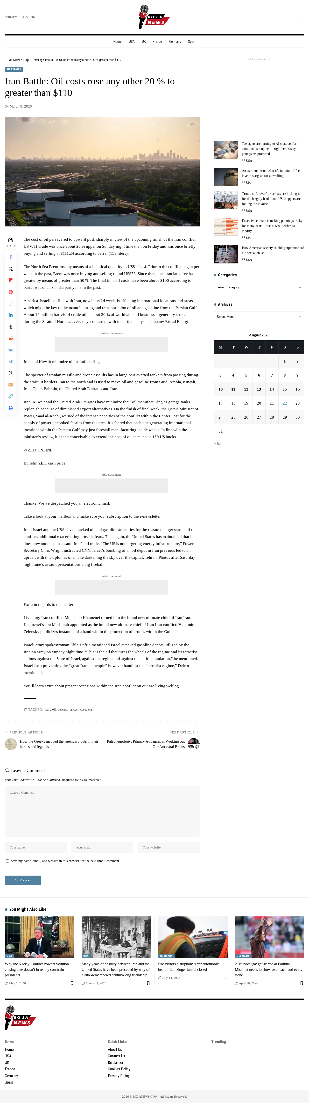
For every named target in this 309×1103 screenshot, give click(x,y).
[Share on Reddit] (10, 338)
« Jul (217, 443)
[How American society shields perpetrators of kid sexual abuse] (226, 254)
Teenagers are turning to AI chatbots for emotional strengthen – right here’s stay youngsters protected (269, 149)
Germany (14, 69)
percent (63, 709)
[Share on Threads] (10, 373)
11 (233, 389)
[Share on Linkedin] (10, 315)
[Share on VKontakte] (10, 350)
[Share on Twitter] (10, 269)
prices (73, 709)
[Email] (10, 385)
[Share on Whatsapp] (10, 303)
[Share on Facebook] (10, 257)
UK (248, 182)
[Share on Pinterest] (10, 292)
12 (246, 389)
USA (249, 160)
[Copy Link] (10, 396)
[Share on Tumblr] (10, 327)
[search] (296, 17)
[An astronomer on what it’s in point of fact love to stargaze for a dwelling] (226, 177)
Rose (82, 709)
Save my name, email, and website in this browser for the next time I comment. (65, 861)
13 (259, 389)
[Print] (10, 408)
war (90, 709)
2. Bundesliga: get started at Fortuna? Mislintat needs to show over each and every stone (268, 969)
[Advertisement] (111, 344)
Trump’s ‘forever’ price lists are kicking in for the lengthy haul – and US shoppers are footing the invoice (271, 199)
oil (54, 709)
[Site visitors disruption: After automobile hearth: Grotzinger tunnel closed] (193, 937)
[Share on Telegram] (10, 361)
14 (272, 389)
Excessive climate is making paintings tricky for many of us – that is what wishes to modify (272, 226)
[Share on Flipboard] (10, 280)
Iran (47, 709)
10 (220, 389)
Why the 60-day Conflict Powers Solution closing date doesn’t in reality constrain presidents (37, 969)
